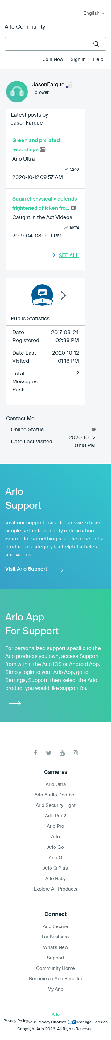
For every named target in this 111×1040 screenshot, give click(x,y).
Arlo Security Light (56, 805)
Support (55, 958)
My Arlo (9, 3)
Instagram (75, 753)
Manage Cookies (92, 1022)
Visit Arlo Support (26, 569)
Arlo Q (55, 857)
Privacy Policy (15, 1021)
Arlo (55, 837)
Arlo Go (55, 847)
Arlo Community (25, 27)
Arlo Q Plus (55, 868)
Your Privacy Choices (47, 1022)
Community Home (55, 968)
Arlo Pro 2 (55, 816)
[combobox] (55, 44)
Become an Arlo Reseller (55, 979)
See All (69, 255)
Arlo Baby (55, 878)
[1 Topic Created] (42, 295)
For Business (56, 937)
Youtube (62, 753)
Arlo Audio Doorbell (56, 795)
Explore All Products (55, 889)
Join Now (53, 59)
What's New (55, 947)
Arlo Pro (55, 826)
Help (98, 59)
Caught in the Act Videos (42, 217)
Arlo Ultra (23, 159)
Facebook (35, 753)
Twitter (49, 753)
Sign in (78, 59)
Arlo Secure (55, 926)
